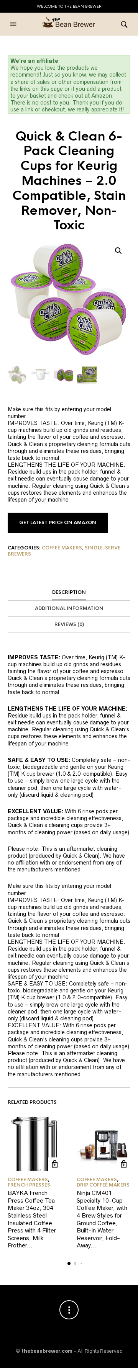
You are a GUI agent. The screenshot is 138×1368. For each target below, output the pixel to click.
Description (69, 592)
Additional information (69, 608)
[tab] (69, 593)
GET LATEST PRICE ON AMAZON (57, 523)
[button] (14, 24)
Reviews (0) (69, 624)
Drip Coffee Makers (103, 1185)
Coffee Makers (62, 548)
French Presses (29, 1185)
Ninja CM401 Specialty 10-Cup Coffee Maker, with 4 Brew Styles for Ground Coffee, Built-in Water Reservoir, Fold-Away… (102, 1219)
